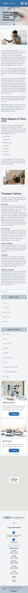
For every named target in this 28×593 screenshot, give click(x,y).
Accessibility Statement (11, 588)
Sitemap (4, 589)
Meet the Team (6, 312)
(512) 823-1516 (14, 542)
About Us (4, 303)
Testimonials (5, 317)
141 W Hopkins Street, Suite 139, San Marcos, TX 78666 (14, 536)
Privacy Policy (20, 588)
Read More (14, 414)
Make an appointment (14, 545)
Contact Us (5, 321)
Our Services (5, 307)
